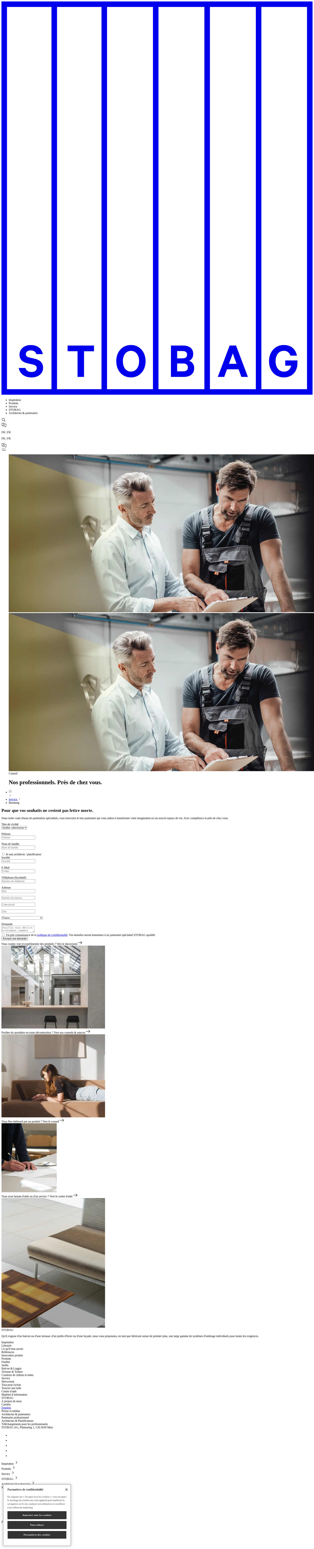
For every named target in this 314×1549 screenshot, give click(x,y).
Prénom (5, 833)
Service (13, 799)
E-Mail (5, 867)
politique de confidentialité (52, 935)
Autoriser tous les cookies (36, 1515)
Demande (7, 924)
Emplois (6, 1407)
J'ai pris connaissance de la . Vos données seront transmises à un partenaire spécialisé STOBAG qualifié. (81, 935)
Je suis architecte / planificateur (23, 854)
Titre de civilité (10, 824)
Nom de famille (10, 843)
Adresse (6, 887)
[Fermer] (67, 1490)
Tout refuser (37, 1525)
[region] (37, 1515)
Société (5, 857)
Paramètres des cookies (37, 1534)
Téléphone (13, 877)
